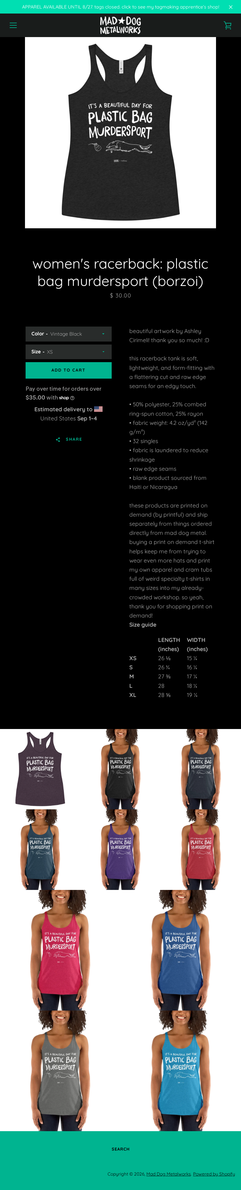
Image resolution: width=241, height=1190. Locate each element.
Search (121, 1149)
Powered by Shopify (214, 1174)
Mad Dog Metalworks (168, 1174)
